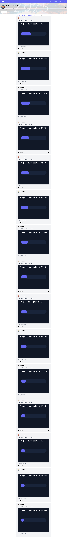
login (64, 1)
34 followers (57, 7)
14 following (63, 7)
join (60, 1)
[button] (33, 33)
